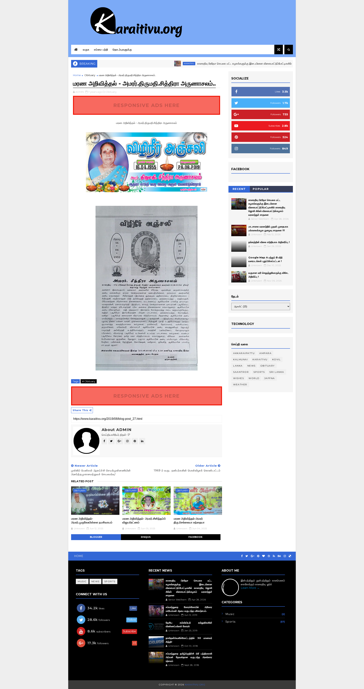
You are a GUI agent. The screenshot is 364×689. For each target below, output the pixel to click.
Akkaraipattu (244, 353)
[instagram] (285, 556)
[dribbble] (269, 556)
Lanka (238, 365)
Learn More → (250, 588)
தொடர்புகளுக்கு (122, 49)
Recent (239, 189)
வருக (86, 49)
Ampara (265, 353)
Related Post (82, 481)
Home (77, 75)
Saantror (241, 371)
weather (240, 384)
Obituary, (111, 91)
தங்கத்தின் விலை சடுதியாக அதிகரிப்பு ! (269, 242)
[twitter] (247, 556)
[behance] (279, 556)
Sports (259, 371)
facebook (195, 537)
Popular (261, 189)
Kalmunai (240, 359)
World (254, 378)
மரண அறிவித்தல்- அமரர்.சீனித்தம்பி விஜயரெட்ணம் (144, 520)
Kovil (276, 359)
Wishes (238, 378)
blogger (96, 537)
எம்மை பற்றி (101, 49)
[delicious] (290, 556)
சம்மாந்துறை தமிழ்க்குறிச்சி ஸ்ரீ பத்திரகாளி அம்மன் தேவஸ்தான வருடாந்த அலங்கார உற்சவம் (189, 657)
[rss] (274, 556)
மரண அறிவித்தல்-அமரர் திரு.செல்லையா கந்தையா (189, 520)
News (251, 365)
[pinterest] (258, 556)
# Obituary (88, 381)
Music (82, 581)
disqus (146, 537)
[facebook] (242, 556)
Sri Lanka (276, 371)
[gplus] (252, 556)
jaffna (269, 378)
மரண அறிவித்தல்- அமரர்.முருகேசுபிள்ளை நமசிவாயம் (91, 520)
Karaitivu (171, 63)
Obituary (89, 75)
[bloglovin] (263, 556)
